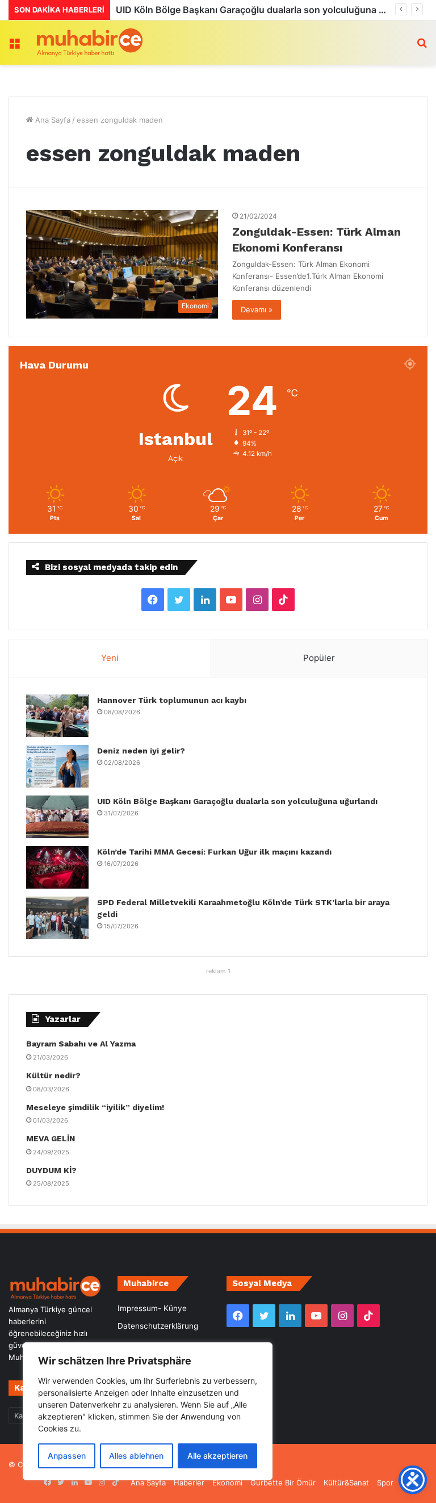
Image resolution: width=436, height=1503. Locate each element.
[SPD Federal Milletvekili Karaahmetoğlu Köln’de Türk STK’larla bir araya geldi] (57, 918)
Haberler (189, 1482)
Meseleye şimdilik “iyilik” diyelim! (97, 1107)
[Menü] (14, 47)
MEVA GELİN (50, 1138)
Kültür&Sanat (346, 1482)
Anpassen (67, 1455)
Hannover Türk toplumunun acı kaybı (171, 700)
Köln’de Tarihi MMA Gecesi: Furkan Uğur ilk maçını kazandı (249, 9)
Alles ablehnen (136, 1455)
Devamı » (256, 309)
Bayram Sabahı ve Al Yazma (81, 1043)
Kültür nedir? (53, 1075)
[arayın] (421, 47)
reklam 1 (218, 971)
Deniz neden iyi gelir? (141, 750)
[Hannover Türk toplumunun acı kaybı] (57, 715)
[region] (147, 1411)
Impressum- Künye (152, 1308)
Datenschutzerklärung (158, 1325)
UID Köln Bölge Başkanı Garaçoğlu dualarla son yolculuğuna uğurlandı (237, 801)
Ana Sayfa (51, 119)
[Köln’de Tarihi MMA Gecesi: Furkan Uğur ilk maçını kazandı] (57, 867)
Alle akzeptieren (217, 1455)
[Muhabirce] (88, 42)
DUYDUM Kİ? (51, 1170)
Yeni (110, 657)
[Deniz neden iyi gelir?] (57, 766)
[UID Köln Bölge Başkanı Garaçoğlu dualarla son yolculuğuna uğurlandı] (57, 817)
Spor (385, 1482)
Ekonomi (227, 1482)
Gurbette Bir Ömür (283, 1482)
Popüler (319, 657)
